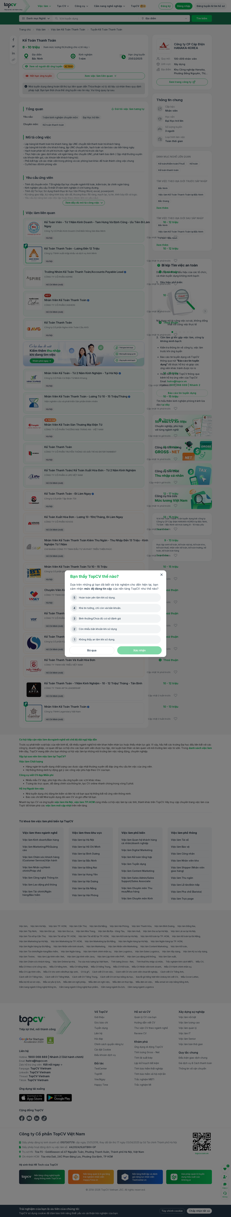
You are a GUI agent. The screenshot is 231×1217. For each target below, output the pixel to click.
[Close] (161, 574)
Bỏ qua (91, 650)
